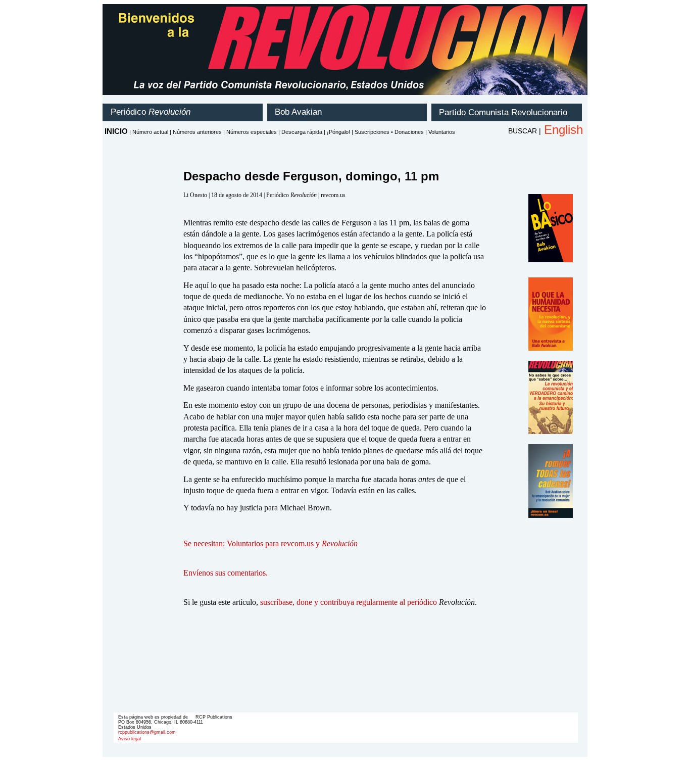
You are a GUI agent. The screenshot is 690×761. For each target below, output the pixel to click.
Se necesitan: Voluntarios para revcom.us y (270, 543)
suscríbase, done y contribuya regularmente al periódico (348, 602)
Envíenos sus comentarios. (225, 572)
